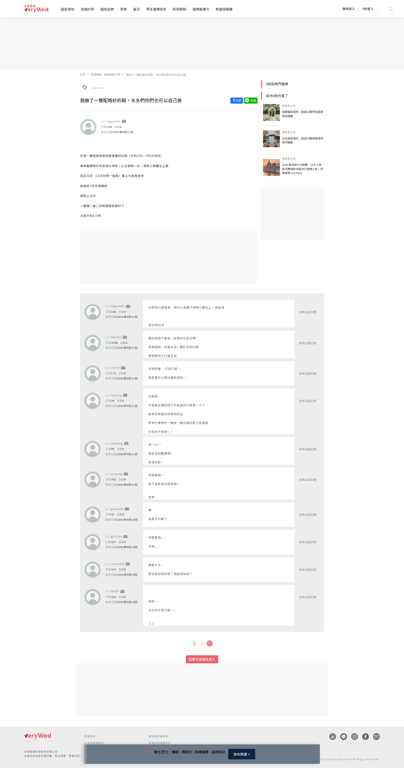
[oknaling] (92, 449)
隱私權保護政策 (158, 736)
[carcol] (92, 373)
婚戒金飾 (107, 9)
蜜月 (136, 9)
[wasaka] (92, 343)
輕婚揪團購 (224, 9)
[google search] (391, 8)
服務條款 (90, 736)
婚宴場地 (67, 9)
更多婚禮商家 (156, 9)
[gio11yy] (92, 542)
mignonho (114, 121)
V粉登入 (368, 9)
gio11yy (116, 536)
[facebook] (363, 736)
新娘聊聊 (179, 9)
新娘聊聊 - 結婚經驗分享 (105, 74)
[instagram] (352, 736)
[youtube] (330, 736)
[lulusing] (92, 401)
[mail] (374, 736)
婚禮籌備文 (201, 9)
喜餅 (123, 9)
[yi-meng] (92, 479)
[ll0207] (92, 597)
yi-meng (117, 474)
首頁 (82, 74)
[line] (341, 736)
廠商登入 (349, 9)
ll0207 (115, 591)
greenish (117, 509)
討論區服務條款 (94, 743)
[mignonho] (88, 127)
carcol (115, 367)
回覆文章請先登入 (202, 659)
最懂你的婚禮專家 (160, 743)
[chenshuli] (92, 569)
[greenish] (92, 514)
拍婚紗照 (87, 9)
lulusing (116, 395)
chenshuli (118, 564)
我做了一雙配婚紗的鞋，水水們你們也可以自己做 (156, 75)
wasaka (116, 337)
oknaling (117, 443)
